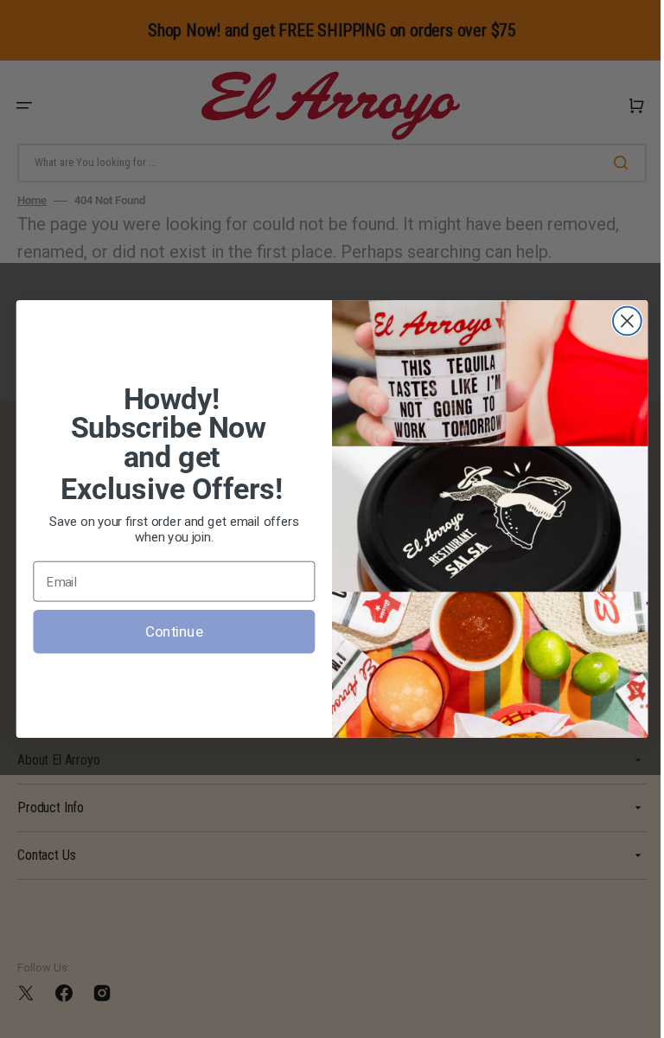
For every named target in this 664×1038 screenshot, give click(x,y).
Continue (167, 631)
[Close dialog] (620, 321)
